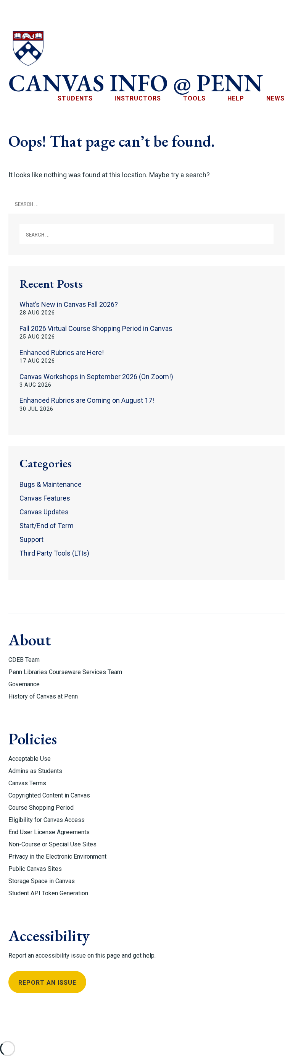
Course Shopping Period (41, 807)
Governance (24, 684)
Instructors (137, 98)
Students (75, 98)
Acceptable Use (29, 758)
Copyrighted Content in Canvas (49, 795)
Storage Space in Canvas (41, 881)
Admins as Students (35, 771)
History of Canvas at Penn (43, 696)
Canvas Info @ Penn (135, 83)
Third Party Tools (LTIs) (54, 553)
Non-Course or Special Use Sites (52, 844)
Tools (194, 98)
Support (31, 539)
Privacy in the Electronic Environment (57, 856)
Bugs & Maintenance (50, 484)
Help (235, 98)
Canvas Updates (44, 512)
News (275, 98)
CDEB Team (24, 659)
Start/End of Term (46, 526)
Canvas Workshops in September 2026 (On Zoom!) (96, 377)
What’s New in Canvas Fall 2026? (68, 304)
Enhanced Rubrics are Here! (61, 352)
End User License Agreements (49, 832)
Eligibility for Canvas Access (46, 819)
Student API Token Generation (48, 893)
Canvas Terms (27, 783)
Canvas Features (44, 498)
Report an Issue (47, 982)
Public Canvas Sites (35, 868)
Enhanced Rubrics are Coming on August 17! (86, 400)
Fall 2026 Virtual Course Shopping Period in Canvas (95, 328)
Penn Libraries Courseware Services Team (65, 672)
